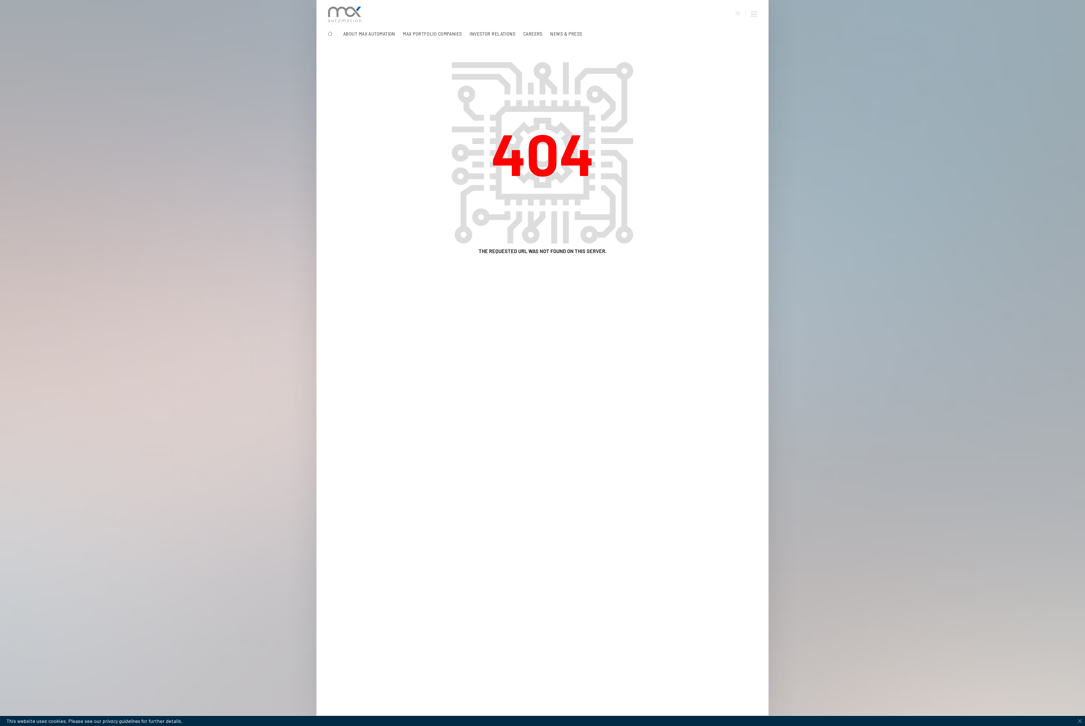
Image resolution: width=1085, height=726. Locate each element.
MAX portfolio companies (432, 34)
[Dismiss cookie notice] (1080, 721)
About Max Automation (369, 34)
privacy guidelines (121, 721)
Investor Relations (492, 34)
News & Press (566, 34)
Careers (532, 34)
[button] (754, 14)
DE (737, 14)
